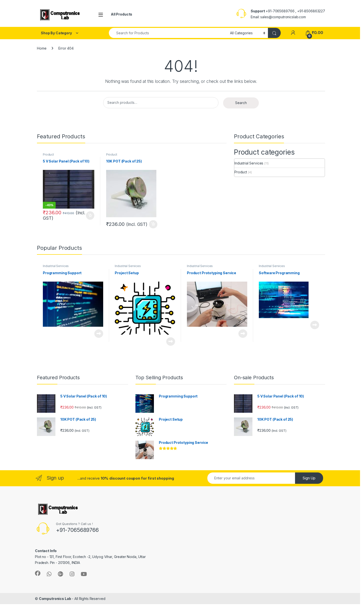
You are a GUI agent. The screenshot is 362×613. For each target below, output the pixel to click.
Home (41, 48)
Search (241, 103)
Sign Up (309, 478)
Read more (98, 333)
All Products (121, 14)
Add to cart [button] (90, 215)
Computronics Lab (55, 598)
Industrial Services (248, 163)
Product (48, 154)
